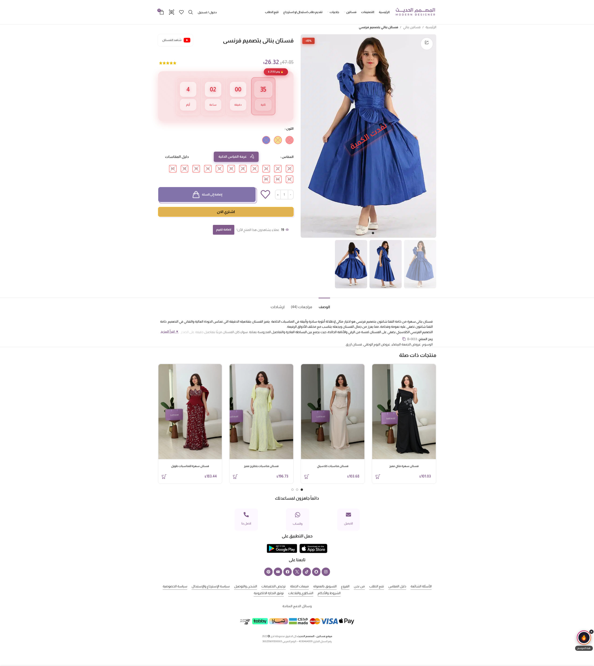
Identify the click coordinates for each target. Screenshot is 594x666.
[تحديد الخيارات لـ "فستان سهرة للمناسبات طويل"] (164, 476)
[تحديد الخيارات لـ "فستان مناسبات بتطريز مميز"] (235, 476)
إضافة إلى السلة (212, 194)
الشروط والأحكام (329, 593)
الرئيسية (430, 27)
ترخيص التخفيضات (273, 586)
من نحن (359, 586)
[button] (584, 640)
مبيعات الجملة (299, 586)
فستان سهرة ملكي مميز (404, 466)
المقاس (288, 157)
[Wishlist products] (181, 12)
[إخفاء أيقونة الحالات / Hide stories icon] (591, 631)
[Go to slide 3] (363, 233)
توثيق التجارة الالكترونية (269, 593)
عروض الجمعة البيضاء (406, 344)
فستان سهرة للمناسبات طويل (190, 466)
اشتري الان (226, 212)
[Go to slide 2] (368, 233)
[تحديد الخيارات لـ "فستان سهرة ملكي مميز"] (378, 476)
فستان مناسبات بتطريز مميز (261, 466)
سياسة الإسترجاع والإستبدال (211, 586)
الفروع (345, 586)
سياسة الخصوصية (175, 586)
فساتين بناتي (412, 27)
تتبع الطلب (376, 586)
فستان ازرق (354, 344)
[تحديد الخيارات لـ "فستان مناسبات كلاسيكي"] (307, 476)
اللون (290, 128)
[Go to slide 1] (373, 233)
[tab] (321, 305)
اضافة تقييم (223, 229)
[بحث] (190, 12)
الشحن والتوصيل (245, 586)
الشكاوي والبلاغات (300, 593)
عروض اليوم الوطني (376, 344)
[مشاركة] (426, 43)
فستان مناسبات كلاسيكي (332, 466)
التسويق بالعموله (325, 586)
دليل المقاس (397, 586)
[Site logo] (415, 12)
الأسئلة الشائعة (421, 586)
